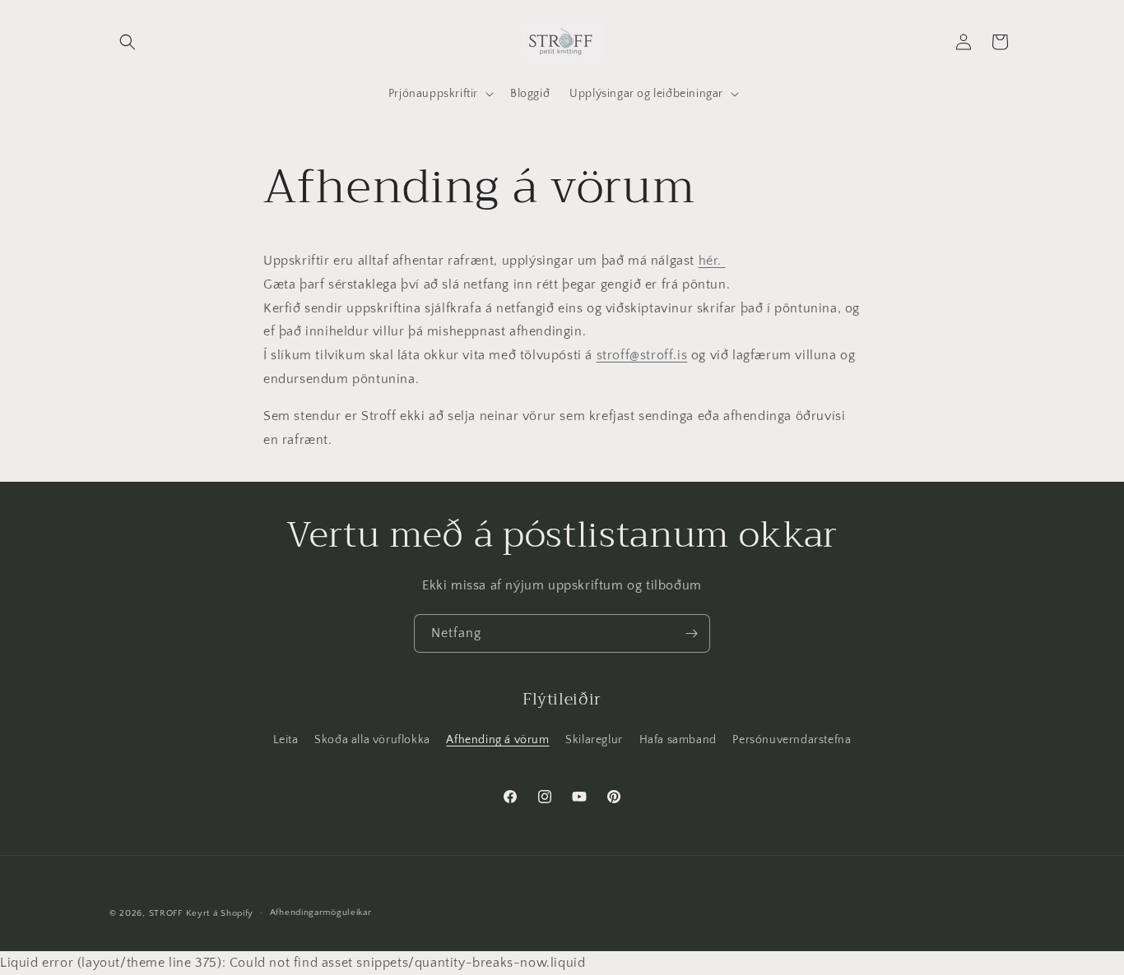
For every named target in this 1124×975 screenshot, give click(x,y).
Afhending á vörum (497, 739)
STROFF (166, 913)
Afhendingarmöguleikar (321, 913)
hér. (712, 260)
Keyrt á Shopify (220, 913)
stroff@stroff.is (642, 356)
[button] (127, 42)
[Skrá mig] (691, 633)
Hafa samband (678, 739)
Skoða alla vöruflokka (372, 739)
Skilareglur (594, 739)
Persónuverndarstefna (791, 739)
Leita (286, 739)
